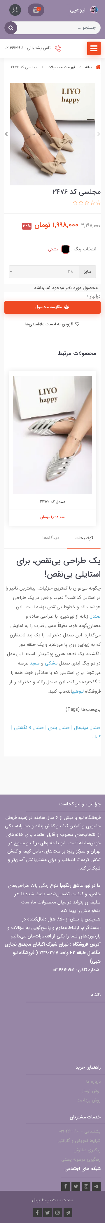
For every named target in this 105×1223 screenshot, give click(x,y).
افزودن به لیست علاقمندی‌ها (49, 324)
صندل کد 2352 (52, 502)
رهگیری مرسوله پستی (81, 1159)
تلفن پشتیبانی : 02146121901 (28, 48)
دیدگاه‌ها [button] (50, 538)
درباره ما (93, 1081)
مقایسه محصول (48, 307)
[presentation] (99, 134)
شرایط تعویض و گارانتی (79, 1140)
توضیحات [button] (83, 538)
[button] (36, 10)
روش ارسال (90, 1090)
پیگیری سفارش (87, 1150)
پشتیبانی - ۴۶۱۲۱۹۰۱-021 (80, 1131)
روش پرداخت (89, 1100)
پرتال (36, 1200)
